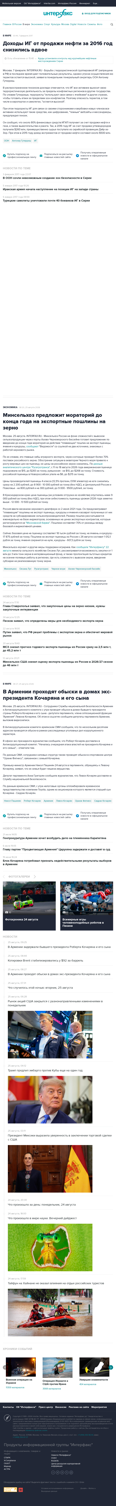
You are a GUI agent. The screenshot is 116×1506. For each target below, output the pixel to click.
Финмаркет (84, 3)
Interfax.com (49, 3)
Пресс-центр (46, 1407)
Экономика (37, 24)
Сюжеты (91, 24)
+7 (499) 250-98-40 (85, 1435)
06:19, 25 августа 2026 (69, 219)
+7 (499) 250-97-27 (20, 1437)
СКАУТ (7, 1463)
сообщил (84, 251)
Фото (99, 24)
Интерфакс (58, 13)
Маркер (7, 1466)
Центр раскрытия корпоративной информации (65, 1465)
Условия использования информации (57, 1488)
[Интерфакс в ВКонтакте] (62, 1472)
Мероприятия (99, 1407)
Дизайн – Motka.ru (88, 1488)
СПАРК (7, 1457)
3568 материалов (52, 1388)
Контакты (8, 1407)
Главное (7, 24)
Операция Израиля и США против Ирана (55, 1382)
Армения (48, 800)
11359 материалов (15, 1387)
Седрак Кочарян (102, 800)
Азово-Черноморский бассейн (84, 568)
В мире (26, 24)
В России (17, 24)
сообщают (32, 446)
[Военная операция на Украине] (21, 1376)
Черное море (58, 568)
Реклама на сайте (79, 1407)
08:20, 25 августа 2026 (29, 407)
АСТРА (7, 1469)
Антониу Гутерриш (21, 140)
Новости (81, 24)
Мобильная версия (11, 3)
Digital (73, 24)
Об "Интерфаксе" (32, 3)
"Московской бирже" (38, 522)
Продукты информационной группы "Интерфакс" (48, 1444)
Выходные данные (49, 1491)
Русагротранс (41, 568)
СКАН (53, 1458)
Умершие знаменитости (93, 1379)
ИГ (35, 140)
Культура (55, 24)
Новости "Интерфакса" (61, 1455)
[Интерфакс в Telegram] (58, 1472)
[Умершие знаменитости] (94, 1376)
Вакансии (60, 1407)
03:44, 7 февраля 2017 (23, 36)
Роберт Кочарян (32, 800)
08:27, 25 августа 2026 (23, 684)
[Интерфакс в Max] (71, 1472)
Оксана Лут (25, 568)
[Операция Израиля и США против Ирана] (57, 1377)
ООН (6, 140)
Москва (65, 24)
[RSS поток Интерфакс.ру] (67, 1472)
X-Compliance (10, 1460)
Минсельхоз (10, 568)
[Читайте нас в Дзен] (53, 1472)
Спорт (47, 24)
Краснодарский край (41, 295)
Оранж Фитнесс (83, 800)
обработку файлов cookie (36, 1430)
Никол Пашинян (12, 800)
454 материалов (87, 1384)
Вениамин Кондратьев (15, 295)
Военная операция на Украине (38, 219)
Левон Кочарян (64, 800)
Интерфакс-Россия (67, 3)
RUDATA (55, 1461)
